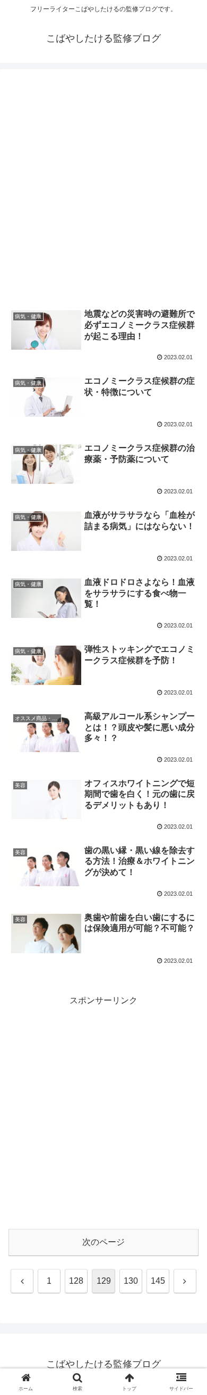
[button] (186, 1296)
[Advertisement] (103, 190)
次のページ (103, 1242)
